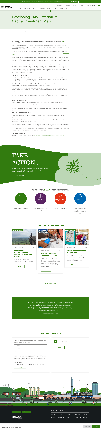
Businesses (68, 5)
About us (54, 8)
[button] (50, 11)
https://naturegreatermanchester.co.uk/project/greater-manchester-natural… (49, 135)
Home (19, 8)
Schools (74, 5)
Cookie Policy (78, 417)
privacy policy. (28, 359)
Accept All (96, 426)
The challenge (27, 8)
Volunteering (54, 414)
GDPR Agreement (18, 362)
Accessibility (61, 417)
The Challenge (77, 414)
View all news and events (50, 283)
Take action (34, 8)
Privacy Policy (69, 417)
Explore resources (20, 175)
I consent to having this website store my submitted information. (30, 364)
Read (19, 266)
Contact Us (81, 5)
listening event (26, 65)
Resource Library (60, 5)
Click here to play (74, 1)
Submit (20, 367)
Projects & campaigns (45, 8)
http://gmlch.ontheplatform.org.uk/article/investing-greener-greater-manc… (51, 59)
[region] (50, 426)
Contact (61, 414)
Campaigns (68, 414)
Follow (59, 347)
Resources (53, 417)
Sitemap (85, 417)
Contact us (16, 412)
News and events (63, 8)
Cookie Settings (87, 426)
